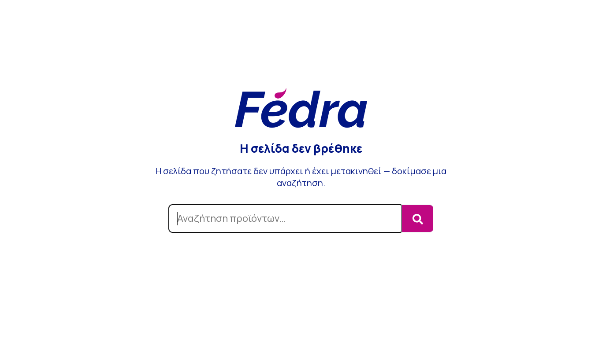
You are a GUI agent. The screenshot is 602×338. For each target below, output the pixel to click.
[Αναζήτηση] (417, 218)
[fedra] (301, 109)
